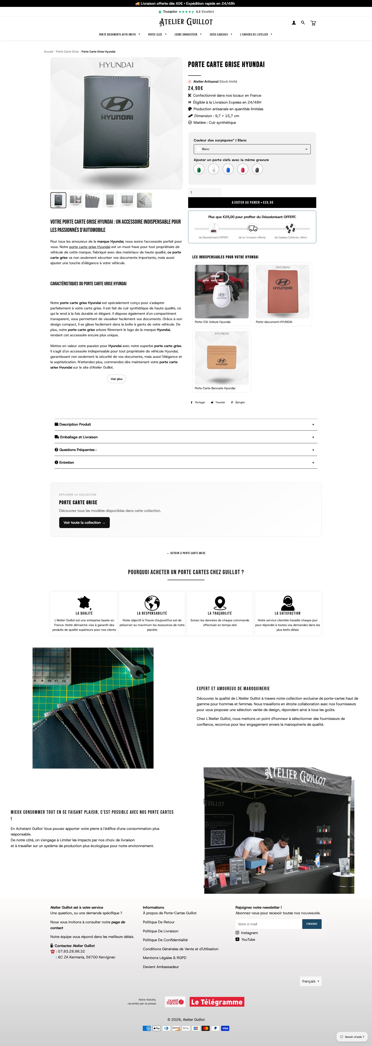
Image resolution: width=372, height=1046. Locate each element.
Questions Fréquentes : (77, 449)
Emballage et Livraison (78, 437)
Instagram (249, 932)
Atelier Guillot (194, 1019)
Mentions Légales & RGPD (164, 957)
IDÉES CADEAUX (219, 34)
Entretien (66, 462)
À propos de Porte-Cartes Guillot (170, 913)
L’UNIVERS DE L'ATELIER (254, 34)
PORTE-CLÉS (155, 34)
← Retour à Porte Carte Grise (185, 553)
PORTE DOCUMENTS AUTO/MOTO (118, 34)
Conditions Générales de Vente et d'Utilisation (181, 949)
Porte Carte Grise (67, 51)
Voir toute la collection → (84, 522)
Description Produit (74, 424)
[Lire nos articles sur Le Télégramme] (217, 1002)
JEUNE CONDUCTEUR (186, 34)
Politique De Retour (159, 922)
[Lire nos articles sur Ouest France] (175, 1002)
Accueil (48, 51)
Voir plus (116, 379)
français (308, 981)
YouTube (247, 939)
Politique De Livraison (160, 931)
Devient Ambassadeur (161, 966)
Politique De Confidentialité (165, 940)
